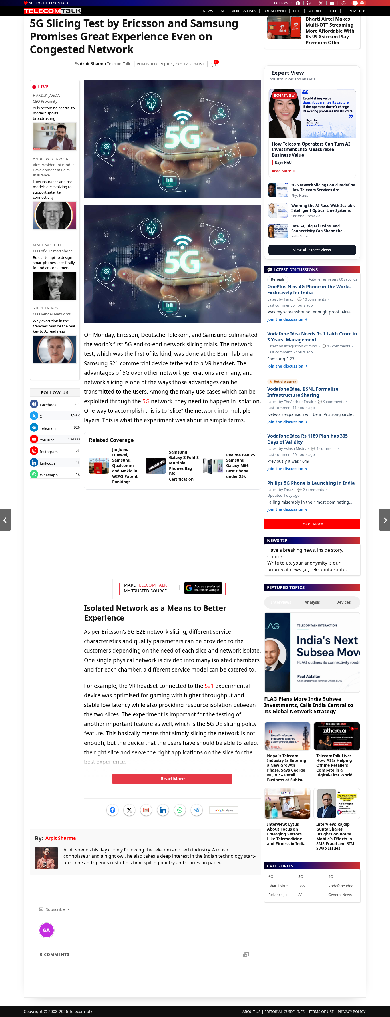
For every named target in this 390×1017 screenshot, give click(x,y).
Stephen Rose (47, 308)
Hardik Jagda (46, 95)
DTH (297, 10)
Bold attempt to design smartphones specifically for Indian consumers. (54, 262)
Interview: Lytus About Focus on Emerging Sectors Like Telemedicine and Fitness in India (286, 833)
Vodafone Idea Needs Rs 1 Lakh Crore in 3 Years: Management (312, 337)
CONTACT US (355, 10)
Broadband (274, 10)
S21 (209, 686)
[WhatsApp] (180, 810)
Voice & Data (244, 10)
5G (146, 401)
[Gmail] (146, 810)
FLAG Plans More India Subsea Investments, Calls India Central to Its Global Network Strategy (308, 704)
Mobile (315, 10)
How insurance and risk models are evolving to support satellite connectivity (53, 189)
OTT (333, 10)
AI (222, 10)
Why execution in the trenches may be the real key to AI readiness (54, 326)
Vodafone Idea (340, 885)
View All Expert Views (312, 249)
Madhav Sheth (48, 244)
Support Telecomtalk (49, 3)
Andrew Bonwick (50, 158)
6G (270, 876)
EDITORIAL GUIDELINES (284, 1011)
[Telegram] (196, 810)
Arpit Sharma (93, 63)
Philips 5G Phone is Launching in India (311, 483)
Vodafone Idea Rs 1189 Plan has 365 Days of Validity (307, 439)
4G (330, 876)
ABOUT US (251, 1011)
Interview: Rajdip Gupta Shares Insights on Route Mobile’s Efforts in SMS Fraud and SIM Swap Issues (335, 836)
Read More (172, 779)
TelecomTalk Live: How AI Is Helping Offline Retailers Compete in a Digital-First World (334, 765)
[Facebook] (112, 810)
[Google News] (223, 810)
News (208, 10)
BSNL (302, 885)
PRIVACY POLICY (351, 1011)
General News (340, 894)
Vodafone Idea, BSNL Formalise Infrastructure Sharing (302, 392)
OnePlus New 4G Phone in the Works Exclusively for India (309, 290)
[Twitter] (129, 810)
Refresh (277, 279)
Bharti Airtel (278, 885)
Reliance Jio (278, 894)
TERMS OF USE (321, 1011)
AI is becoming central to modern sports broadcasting (54, 113)
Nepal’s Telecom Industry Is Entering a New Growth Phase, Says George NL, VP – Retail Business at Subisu (286, 767)
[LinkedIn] (163, 810)
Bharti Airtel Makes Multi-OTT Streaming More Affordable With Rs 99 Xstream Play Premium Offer (330, 31)
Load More (312, 524)
